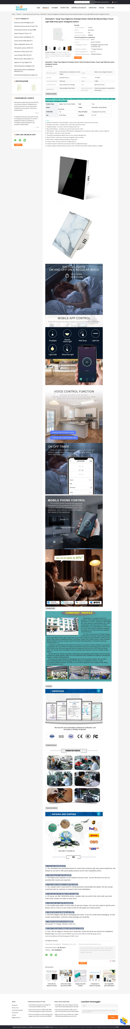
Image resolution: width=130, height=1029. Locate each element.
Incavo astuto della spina (22, 41)
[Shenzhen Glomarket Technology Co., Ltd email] (16, 140)
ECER (117, 1027)
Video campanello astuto (22, 44)
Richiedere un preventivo (102, 2)
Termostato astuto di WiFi (22, 48)
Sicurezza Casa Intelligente (22, 22)
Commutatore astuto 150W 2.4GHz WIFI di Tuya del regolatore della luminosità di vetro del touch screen (40, 1011)
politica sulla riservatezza (20, 1027)
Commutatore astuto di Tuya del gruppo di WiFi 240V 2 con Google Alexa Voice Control (94, 984)
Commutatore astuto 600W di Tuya (64, 934)
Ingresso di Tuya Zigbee (21, 62)
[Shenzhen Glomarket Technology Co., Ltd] (21, 7)
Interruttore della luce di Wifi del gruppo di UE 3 (88, 934)
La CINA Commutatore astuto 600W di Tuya (40, 1027)
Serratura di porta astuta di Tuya (24, 26)
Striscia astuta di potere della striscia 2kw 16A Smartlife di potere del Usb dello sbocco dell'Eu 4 (67, 1011)
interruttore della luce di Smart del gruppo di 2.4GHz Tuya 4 (61, 936)
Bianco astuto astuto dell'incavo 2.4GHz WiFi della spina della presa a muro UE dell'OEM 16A (66, 1015)
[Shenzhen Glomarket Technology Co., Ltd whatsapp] (21, 140)
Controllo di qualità (78, 7)
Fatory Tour (64, 7)
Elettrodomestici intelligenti (23, 66)
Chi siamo (55, 7)
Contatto (78, 57)
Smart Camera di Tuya (21, 33)
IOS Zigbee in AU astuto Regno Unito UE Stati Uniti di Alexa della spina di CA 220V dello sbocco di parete (66, 1006)
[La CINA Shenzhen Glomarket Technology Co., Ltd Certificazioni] (19, 87)
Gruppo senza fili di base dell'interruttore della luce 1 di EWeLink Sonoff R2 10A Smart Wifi (80, 984)
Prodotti (46, 7)
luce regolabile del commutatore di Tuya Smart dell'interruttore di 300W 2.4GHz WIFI (109, 984)
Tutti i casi (110, 7)
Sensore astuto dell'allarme (22, 37)
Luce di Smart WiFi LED (21, 55)
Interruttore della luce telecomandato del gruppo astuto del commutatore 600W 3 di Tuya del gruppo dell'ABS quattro (40, 1015)
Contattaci (92, 7)
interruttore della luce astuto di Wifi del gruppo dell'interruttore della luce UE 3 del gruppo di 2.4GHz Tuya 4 (66, 984)
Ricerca (92, 2)
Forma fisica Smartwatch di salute (24, 75)
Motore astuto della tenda (22, 59)
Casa (38, 7)
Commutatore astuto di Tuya (31, 14)
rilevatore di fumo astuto (22, 51)
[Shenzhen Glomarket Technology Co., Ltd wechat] (26, 140)
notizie (101, 7)
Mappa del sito (16, 1017)
